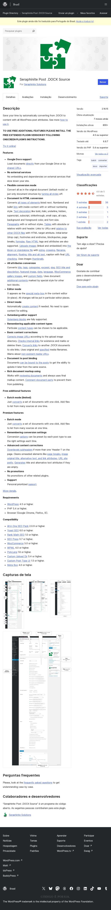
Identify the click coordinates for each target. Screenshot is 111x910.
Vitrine (33, 835)
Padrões (34, 850)
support (32, 484)
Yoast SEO (13, 530)
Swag (88, 850)
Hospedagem (10, 845)
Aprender (61, 835)
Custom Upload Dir (17, 556)
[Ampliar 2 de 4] (43, 583)
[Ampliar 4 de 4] (67, 634)
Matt (7, 865)
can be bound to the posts (34, 362)
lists (16, 206)
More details (9, 490)
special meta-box (35, 293)
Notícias (7, 840)
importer (103, 166)
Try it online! (9, 146)
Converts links (30, 345)
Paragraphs (13, 224)
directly (30, 163)
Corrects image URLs (18, 336)
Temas (33, 840)
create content (30, 306)
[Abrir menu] (106, 4)
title (20, 267)
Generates (19, 462)
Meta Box (12, 565)
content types (25, 328)
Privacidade (9, 850)
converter (102, 160)
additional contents (17, 280)
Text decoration (22, 211)
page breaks (53, 454)
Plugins (33, 845)
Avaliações (27, 97)
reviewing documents (31, 375)
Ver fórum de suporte (88, 254)
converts (17, 401)
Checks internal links (29, 341)
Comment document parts (39, 379)
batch (93, 160)
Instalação (45, 97)
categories (34, 267)
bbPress (9, 870)
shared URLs (14, 168)
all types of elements (29, 202)
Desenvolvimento (67, 97)
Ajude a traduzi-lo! (85, 21)
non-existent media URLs (35, 353)
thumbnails (38, 258)
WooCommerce (15, 543)
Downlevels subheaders (20, 449)
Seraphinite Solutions (35, 84)
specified (44, 349)
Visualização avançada (89, 174)
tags (25, 267)
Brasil (12, 888)
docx (95, 166)
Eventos (88, 840)
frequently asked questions (38, 782)
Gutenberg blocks (16, 319)
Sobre (6, 835)
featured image (28, 271)
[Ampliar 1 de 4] (20, 583)
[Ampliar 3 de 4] (67, 583)
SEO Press (12, 539)
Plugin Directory (10, 13)
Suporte (104, 97)
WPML (10, 547)
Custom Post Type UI (18, 560)
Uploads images (27, 245)
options (24, 436)
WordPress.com (13, 860)
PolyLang (12, 552)
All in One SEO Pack (18, 526)
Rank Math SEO (15, 534)
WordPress (13, 504)
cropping (50, 250)
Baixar (103, 82)
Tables (47, 224)
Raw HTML (32, 241)
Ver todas (103, 227)
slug (53, 267)
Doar (88, 845)
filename (60, 250)
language (48, 271)
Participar (89, 835)
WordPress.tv (65, 850)
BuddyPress (11, 875)
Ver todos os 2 (101, 154)
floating (23, 254)
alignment (12, 254)
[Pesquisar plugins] (33, 31)
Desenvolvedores (66, 845)
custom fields (35, 276)
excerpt (45, 267)
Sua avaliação (84, 227)
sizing (42, 250)
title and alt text (36, 254)
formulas (20, 241)
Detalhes (10, 97)
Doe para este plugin (87, 286)
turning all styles (50, 193)
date (39, 271)
